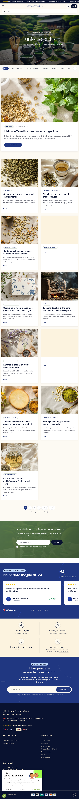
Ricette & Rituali (10, 474)
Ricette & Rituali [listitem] (65, 68)
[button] (4, 795)
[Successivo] (75, 68)
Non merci (8, 789)
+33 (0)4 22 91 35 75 (60, 1)
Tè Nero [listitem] (54, 68)
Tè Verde (7, 190)
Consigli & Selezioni (51, 190)
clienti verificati (13, 1)
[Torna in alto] (74, 794)
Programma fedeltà (8, 743)
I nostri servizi (9, 735)
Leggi (6, 209)
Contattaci (8, 763)
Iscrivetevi (57, 542)
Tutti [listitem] (5, 68)
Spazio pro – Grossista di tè (11, 740)
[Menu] (3, 6)
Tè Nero (47, 304)
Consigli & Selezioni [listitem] (32, 68)
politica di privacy (41, 546)
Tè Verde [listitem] (45, 68)
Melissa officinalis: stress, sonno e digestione (31, 131)
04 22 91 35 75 (63, 652)
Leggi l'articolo (13, 145)
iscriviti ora (63, 689)
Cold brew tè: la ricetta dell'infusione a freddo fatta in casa (17, 481)
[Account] (68, 6)
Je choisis (22, 789)
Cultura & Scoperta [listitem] (16, 68)
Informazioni (46, 735)
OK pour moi (36, 789)
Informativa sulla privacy (56, 694)
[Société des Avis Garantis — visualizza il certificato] (9, 610)
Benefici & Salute (11, 247)
